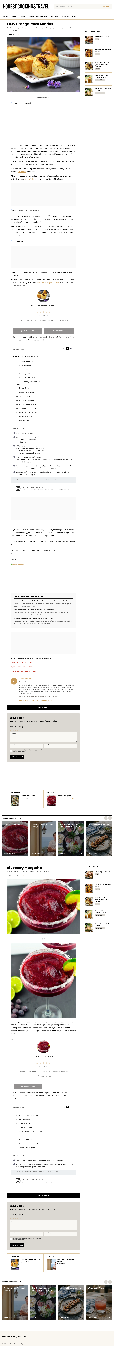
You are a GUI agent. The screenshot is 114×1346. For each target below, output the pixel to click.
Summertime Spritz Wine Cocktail (103, 89)
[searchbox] (78, 6)
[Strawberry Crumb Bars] (89, 40)
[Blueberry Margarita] (61, 799)
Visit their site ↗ (47, 700)
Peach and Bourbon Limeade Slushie (101, 76)
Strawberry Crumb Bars (102, 36)
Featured (97, 53)
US (71, 348)
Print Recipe (29, 331)
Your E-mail (48, 745)
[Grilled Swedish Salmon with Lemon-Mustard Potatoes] (89, 66)
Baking (97, 39)
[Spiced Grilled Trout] (25, 799)
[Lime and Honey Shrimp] (99, 838)
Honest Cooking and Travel (14, 1336)
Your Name (14, 745)
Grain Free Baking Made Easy (47, 283)
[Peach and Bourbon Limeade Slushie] (89, 79)
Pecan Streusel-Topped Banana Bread (23, 671)
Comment (14, 733)
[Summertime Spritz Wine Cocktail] (89, 92)
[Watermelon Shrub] (99, 1302)
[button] (43, 707)
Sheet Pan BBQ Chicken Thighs (103, 50)
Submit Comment (17, 757)
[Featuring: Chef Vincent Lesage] (43, 838)
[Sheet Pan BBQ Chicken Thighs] (89, 53)
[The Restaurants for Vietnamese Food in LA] (71, 838)
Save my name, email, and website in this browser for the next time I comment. (28, 750)
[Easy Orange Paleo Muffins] (25, 1263)
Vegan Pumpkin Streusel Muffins (21, 667)
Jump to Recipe (43, 97)
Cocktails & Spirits (99, 80)
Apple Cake (29, 179)
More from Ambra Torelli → (29, 700)
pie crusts (22, 172)
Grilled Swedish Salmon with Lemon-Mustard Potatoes (102, 64)
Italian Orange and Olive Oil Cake (21, 662)
